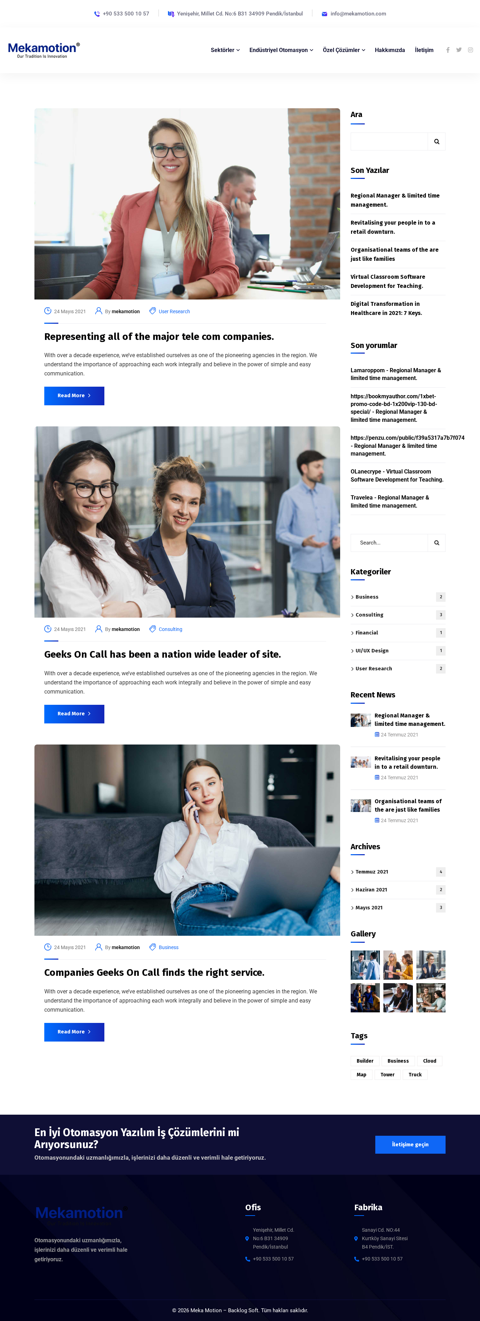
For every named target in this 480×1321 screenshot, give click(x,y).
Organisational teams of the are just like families (395, 254)
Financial (399, 633)
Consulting (170, 629)
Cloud (429, 1061)
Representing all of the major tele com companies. (159, 336)
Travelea (362, 497)
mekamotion (126, 311)
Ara (356, 114)
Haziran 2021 (399, 890)
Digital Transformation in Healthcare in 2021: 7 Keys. (386, 308)
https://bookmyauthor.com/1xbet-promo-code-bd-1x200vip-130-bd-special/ (394, 404)
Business (169, 947)
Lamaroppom (368, 370)
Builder (365, 1061)
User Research (174, 311)
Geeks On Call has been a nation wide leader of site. (162, 654)
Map (362, 1075)
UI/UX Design (399, 650)
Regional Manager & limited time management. (395, 200)
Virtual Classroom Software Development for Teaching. (388, 281)
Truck (415, 1075)
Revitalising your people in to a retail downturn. (393, 227)
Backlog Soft (243, 1310)
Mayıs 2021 (399, 907)
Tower (388, 1075)
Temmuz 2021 (399, 872)
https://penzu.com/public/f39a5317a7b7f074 (408, 437)
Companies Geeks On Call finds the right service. (154, 972)
